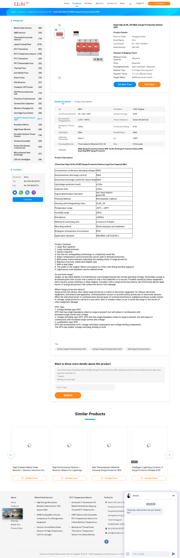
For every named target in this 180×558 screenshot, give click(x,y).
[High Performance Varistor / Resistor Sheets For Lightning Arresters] (69, 445)
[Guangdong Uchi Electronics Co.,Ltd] (21, 4)
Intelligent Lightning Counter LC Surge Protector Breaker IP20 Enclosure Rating (147, 470)
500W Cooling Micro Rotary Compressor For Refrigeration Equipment (50, 518)
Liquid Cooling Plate (28, 44)
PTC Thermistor (28, 59)
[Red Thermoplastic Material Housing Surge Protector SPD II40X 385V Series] (109, 445)
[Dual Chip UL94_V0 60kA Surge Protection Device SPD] (88, 45)
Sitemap (14, 521)
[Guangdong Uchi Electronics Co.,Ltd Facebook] (106, 541)
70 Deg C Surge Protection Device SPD (71, 349)
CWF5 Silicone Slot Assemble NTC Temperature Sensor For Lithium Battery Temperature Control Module (84, 519)
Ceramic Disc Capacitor (28, 103)
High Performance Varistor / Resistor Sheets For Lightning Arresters (67, 470)
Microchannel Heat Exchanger (28, 154)
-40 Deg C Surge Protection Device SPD (107, 349)
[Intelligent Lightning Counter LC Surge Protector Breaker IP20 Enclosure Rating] (148, 445)
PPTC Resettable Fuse (28, 63)
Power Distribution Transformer (28, 147)
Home (13, 502)
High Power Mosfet (28, 129)
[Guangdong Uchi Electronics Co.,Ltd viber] (34, 192)
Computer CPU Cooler (28, 87)
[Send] (173, 554)
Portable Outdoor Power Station (28, 135)
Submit (68, 395)
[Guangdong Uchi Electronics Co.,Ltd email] (15, 192)
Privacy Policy (17, 528)
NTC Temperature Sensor (28, 54)
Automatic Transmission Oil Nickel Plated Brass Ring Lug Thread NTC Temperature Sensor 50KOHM (84, 506)
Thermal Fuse (28, 68)
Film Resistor (28, 82)
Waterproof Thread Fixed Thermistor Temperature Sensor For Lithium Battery (83, 531)
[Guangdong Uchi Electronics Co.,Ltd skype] (27, 192)
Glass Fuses (28, 78)
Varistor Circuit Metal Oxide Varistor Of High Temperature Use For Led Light (50, 531)
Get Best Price (125, 84)
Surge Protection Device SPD (28, 119)
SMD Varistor (28, 33)
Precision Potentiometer (28, 99)
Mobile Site (15, 525)
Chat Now (159, 4)
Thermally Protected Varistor (28, 38)
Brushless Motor (28, 125)
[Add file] (128, 554)
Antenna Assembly (28, 141)
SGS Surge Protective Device (139, 349)
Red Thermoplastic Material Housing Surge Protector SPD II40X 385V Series (106, 470)
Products (15, 506)
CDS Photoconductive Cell (28, 93)
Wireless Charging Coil (28, 108)
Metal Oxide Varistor (28, 28)
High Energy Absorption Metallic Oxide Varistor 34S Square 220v (48, 506)
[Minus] (173, 495)
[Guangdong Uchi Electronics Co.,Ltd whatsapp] (21, 192)
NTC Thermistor (28, 49)
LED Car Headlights (28, 159)
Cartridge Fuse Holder (28, 113)
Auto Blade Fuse (28, 73)
